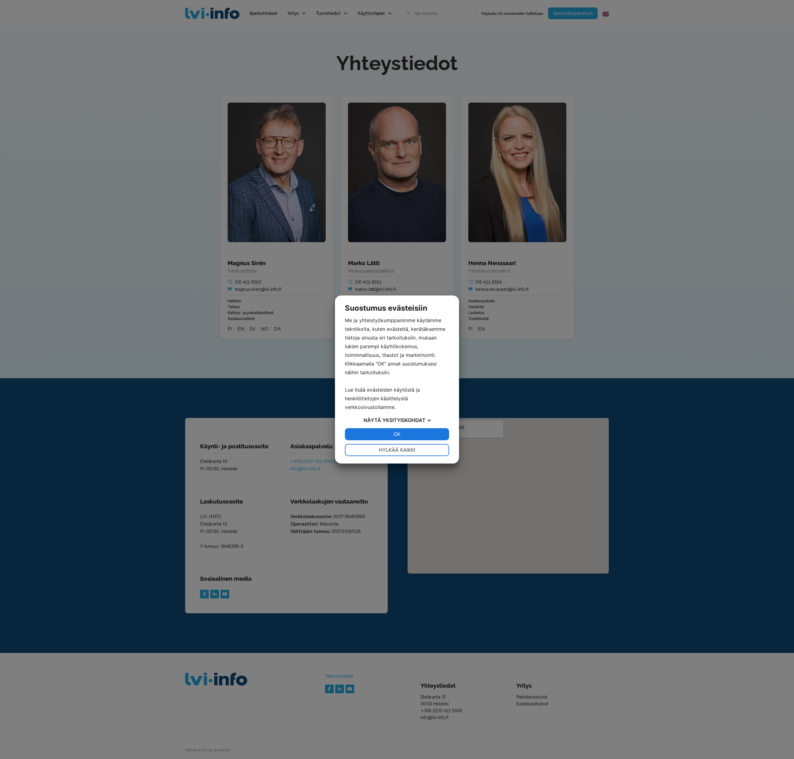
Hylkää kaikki (397, 450)
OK (397, 434)
